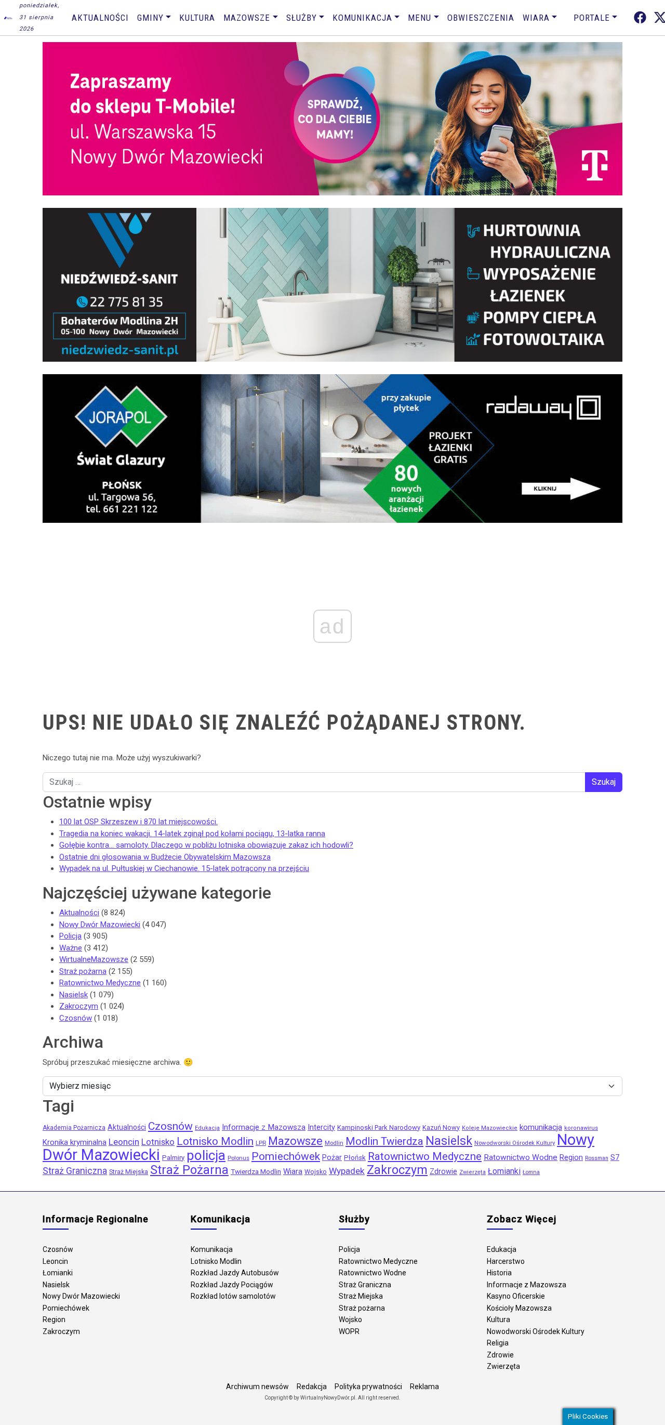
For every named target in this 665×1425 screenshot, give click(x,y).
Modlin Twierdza (384, 1141)
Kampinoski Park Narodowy (378, 1127)
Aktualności (100, 17)
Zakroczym (78, 1006)
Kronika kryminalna (75, 1142)
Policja (70, 936)
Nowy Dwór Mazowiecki (99, 924)
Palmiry (173, 1158)
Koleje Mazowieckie (489, 1128)
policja (206, 1155)
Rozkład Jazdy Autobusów (235, 1273)
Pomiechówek (285, 1156)
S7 (614, 1157)
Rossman (596, 1158)
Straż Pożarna (189, 1170)
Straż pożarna (83, 971)
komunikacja (541, 1127)
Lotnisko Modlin (215, 1141)
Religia (498, 1343)
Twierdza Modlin (256, 1172)
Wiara (536, 17)
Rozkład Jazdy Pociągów (232, 1285)
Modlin (334, 1142)
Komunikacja (362, 17)
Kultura (197, 17)
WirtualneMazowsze (93, 959)
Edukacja (207, 1128)
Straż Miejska (128, 1172)
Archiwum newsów (257, 1386)
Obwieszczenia (480, 17)
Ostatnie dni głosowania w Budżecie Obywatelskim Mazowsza (165, 857)
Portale (592, 17)
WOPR (349, 1331)
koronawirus (581, 1128)
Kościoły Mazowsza (519, 1308)
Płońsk (355, 1158)
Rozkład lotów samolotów (233, 1296)
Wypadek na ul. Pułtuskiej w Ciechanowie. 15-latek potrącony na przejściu (184, 868)
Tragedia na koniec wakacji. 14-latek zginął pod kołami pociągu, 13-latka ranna (192, 833)
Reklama (424, 1386)
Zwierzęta (472, 1172)
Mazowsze (246, 17)
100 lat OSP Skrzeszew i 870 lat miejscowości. (138, 821)
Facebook (640, 17)
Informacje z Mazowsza (263, 1127)
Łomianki (504, 1171)
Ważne (70, 948)
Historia (499, 1273)
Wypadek (347, 1171)
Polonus (238, 1158)
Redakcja (312, 1386)
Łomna (531, 1172)
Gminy (150, 17)
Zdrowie (443, 1171)
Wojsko (315, 1172)
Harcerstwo (506, 1261)
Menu (419, 17)
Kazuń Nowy (441, 1127)
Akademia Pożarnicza (74, 1127)
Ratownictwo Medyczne (100, 982)
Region (571, 1157)
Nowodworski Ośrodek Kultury (514, 1142)
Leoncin (124, 1142)
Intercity (321, 1127)
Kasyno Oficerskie (516, 1296)
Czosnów (75, 1018)
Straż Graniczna (75, 1171)
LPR (261, 1142)
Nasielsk (73, 994)
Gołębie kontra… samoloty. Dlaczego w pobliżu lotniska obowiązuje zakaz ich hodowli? (206, 845)
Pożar (332, 1157)
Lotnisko (158, 1142)
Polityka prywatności (368, 1386)
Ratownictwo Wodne (520, 1157)
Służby (301, 17)
